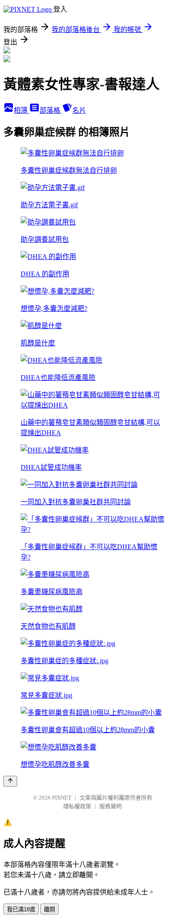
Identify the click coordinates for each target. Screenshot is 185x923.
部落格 (51, 110)
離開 (49, 909)
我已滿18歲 (21, 909)
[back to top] (10, 781)
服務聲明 (110, 806)
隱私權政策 (77, 806)
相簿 (21, 110)
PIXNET (61, 797)
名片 (79, 110)
